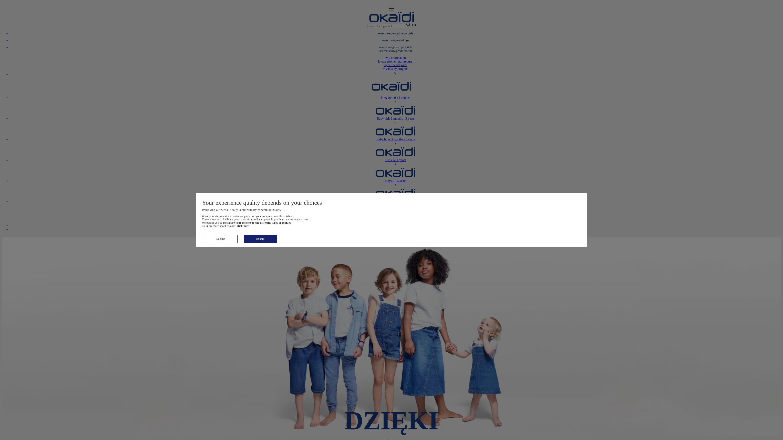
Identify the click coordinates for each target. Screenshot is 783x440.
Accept (260, 238)
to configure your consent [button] (235, 222)
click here (243, 226)
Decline (220, 238)
